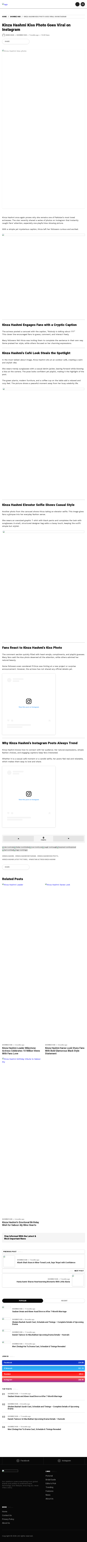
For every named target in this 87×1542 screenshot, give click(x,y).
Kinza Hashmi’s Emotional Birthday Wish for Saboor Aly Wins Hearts (20, 1224)
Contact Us (7, 1515)
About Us (49, 1498)
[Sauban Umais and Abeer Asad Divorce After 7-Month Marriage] (6, 1310)
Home (4, 17)
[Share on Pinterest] (19, 42)
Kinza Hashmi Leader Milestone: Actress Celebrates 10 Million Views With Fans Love (21, 1050)
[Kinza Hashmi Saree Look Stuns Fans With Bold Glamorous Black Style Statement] (65, 962)
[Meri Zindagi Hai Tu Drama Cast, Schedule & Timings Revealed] (6, 1345)
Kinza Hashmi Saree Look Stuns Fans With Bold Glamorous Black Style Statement (64, 1050)
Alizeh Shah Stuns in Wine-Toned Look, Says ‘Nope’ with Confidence (46, 1262)
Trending (49, 1487)
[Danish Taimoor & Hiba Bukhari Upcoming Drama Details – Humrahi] (6, 1333)
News (48, 1495)
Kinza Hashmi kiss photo (48, 856)
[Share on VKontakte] (23, 42)
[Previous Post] (9, 1261)
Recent (64, 1301)
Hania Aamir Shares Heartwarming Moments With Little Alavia (43, 1281)
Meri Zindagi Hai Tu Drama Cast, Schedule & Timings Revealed (38, 1346)
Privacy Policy (8, 1519)
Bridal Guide (51, 1479)
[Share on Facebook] (12, 42)
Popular (22, 1301)
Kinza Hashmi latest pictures (15, 859)
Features (49, 1491)
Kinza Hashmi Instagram (26, 856)
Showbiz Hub (15, 17)
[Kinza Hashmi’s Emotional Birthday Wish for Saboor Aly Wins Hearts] (22, 1137)
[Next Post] (78, 1280)
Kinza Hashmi (8, 856)
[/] (77, 4)
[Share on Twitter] (15, 42)
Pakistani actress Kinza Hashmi (42, 859)
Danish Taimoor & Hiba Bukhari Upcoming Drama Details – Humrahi (40, 1334)
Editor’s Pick (51, 1483)
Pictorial (49, 1475)
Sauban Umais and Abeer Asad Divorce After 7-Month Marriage (39, 1311)
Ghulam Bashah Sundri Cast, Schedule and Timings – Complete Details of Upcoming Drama (47, 1323)
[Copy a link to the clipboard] (26, 42)
